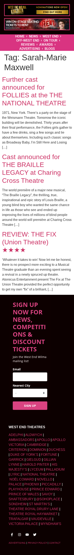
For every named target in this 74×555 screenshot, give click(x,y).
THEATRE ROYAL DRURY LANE (34, 509)
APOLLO (43, 440)
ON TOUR (50, 40)
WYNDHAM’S (50, 524)
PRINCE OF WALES (24, 494)
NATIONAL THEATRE (38, 474)
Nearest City (21, 385)
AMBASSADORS (22, 440)
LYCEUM (36, 469)
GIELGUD (33, 459)
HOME (19, 36)
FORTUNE (49, 454)
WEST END (50, 36)
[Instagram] (19, 534)
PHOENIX (31, 484)
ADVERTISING (29, 49)
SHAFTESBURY (21, 499)
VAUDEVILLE (41, 519)
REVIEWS (28, 45)
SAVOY (47, 494)
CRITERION (18, 449)
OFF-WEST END (27, 40)
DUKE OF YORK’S (24, 454)
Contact (54, 542)
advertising (17, 542)
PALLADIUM (55, 469)
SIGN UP (30, 406)
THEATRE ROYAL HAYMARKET (33, 514)
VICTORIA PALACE (23, 524)
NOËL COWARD (21, 479)
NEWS (33, 36)
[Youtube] (27, 534)
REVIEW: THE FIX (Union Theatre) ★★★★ (29, 242)
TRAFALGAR (19, 519)
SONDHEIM (18, 504)
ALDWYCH (33, 435)
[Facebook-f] (12, 534)
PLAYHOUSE (19, 489)
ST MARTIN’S (39, 504)
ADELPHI (16, 435)
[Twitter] (34, 534)
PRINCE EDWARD (45, 489)
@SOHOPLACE (48, 499)
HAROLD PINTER (35, 464)
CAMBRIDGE (37, 445)
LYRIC (15, 474)
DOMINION (37, 449)
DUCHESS (57, 449)
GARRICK (16, 459)
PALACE (15, 484)
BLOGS (50, 49)
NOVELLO (44, 479)
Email (17, 369)
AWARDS (46, 45)
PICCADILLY (51, 484)
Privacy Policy (37, 542)
